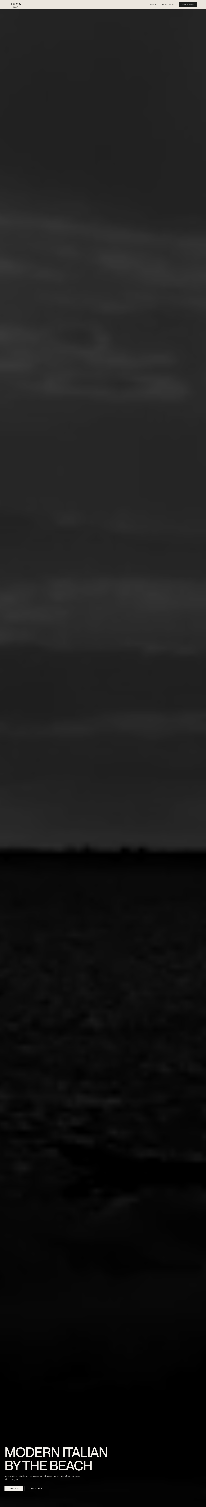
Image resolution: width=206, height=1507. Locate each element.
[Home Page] (15, 4)
